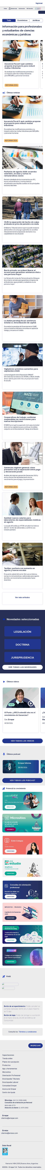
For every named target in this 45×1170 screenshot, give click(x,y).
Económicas (22, 20)
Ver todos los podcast (22, 780)
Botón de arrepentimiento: (15, 1006)
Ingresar (39, 3)
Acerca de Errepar (9, 1089)
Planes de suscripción (10, 1062)
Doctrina (22, 644)
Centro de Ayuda (8, 1092)
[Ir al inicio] (11, 1045)
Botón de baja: (10, 1015)
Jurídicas (36, 20)
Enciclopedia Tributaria (11, 1079)
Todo (9, 20)
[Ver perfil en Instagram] (22, 1122)
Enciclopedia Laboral (10, 1082)
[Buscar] (8, 3)
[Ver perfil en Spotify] (32, 1122)
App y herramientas (9, 1069)
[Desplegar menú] (3, 3)
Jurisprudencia (22, 657)
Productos (6, 1065)
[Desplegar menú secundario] (32, 3)
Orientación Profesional (11, 1075)
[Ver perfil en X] (8, 1122)
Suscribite (10, 829)
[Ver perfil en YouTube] (18, 1122)
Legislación (22, 631)
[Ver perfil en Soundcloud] (27, 1122)
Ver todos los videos (22, 741)
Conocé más (10, 851)
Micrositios (6, 1072)
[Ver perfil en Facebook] (3, 1122)
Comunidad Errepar (9, 1086)
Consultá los (22, 1032)
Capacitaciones (8, 1055)
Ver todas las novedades (22, 667)
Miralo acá (10, 807)
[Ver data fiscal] (22, 1151)
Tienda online (7, 1058)
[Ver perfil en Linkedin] (13, 1122)
